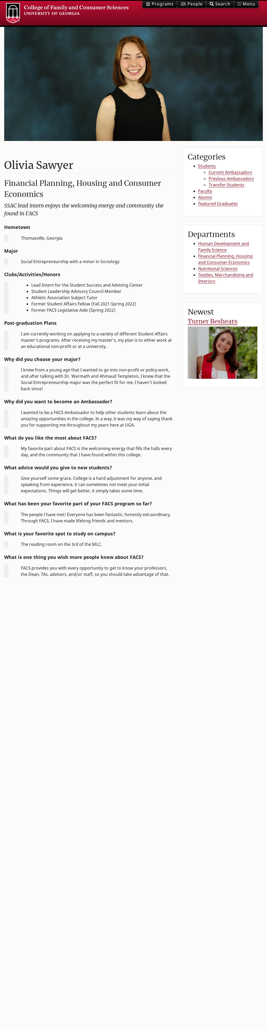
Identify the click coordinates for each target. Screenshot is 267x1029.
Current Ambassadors (230, 172)
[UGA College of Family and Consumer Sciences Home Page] (67, 13)
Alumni (205, 197)
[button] (220, 4)
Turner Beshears (213, 321)
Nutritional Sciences (218, 268)
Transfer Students (226, 185)
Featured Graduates (218, 203)
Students (207, 166)
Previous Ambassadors (231, 178)
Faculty (205, 191)
